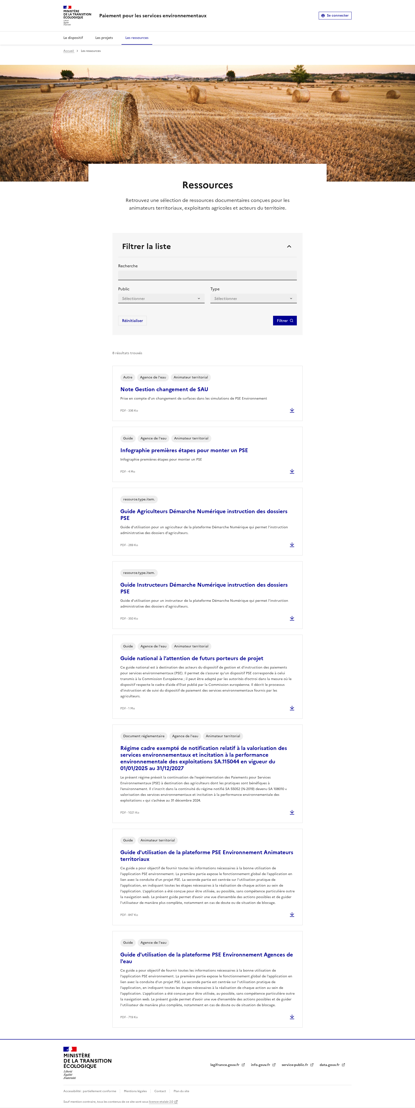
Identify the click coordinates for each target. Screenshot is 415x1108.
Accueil (68, 51)
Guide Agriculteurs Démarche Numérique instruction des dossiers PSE (203, 514)
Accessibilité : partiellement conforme (90, 1091)
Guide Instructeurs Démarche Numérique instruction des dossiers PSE (204, 588)
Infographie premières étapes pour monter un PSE (184, 450)
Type (215, 289)
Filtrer (282, 320)
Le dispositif (73, 37)
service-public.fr (295, 1064)
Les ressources (136, 37)
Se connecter (338, 15)
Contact (160, 1091)
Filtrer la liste (146, 246)
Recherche (128, 266)
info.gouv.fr (261, 1064)
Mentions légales (135, 1091)
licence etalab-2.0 (161, 1102)
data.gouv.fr (330, 1064)
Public (123, 289)
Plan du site (181, 1091)
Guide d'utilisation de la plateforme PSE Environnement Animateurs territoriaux (206, 855)
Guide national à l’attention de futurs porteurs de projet (191, 658)
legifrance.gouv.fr (225, 1064)
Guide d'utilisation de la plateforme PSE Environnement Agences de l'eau (206, 958)
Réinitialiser (132, 320)
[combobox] (133, 298)
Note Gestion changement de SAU (164, 389)
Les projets (104, 37)
